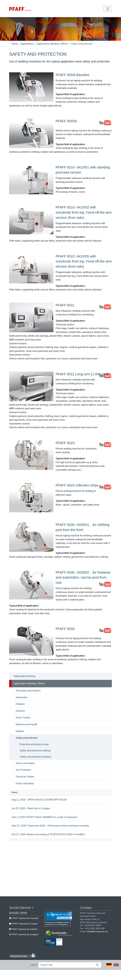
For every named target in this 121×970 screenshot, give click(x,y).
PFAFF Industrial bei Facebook (25, 918)
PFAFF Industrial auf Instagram (25, 934)
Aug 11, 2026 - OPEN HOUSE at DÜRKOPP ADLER (39, 799)
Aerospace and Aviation (28, 690)
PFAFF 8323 (65, 443)
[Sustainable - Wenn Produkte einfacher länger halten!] (60, 934)
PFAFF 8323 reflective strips (77, 485)
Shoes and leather (25, 763)
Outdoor (20, 731)
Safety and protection (27, 738)
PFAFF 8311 (65, 305)
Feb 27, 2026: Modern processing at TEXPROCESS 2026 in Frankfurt (48, 834)
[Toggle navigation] (108, 9)
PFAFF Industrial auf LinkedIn (24, 929)
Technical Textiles (25, 776)
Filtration (20, 704)
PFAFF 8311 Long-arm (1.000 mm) (82, 374)
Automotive (21, 697)
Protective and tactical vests (34, 744)
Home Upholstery (25, 783)
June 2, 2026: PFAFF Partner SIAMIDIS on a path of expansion (44, 817)
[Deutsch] (109, 965)
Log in (34, 965)
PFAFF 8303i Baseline (72, 75)
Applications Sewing (24, 676)
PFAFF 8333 (65, 629)
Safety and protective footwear (35, 756)
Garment (20, 711)
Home (15, 44)
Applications (27, 44)
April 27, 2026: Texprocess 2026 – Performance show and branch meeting (50, 825)
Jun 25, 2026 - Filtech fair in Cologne (31, 808)
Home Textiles (23, 717)
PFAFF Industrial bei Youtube (24, 924)
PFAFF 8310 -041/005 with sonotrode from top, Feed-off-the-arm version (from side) (84, 261)
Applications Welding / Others (52, 44)
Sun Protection (23, 770)
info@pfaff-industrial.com (97, 931)
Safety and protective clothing (35, 750)
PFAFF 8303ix (66, 121)
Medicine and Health (26, 724)
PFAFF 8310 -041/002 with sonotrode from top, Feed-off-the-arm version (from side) (84, 212)
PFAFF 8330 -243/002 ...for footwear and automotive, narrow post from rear (83, 577)
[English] (116, 965)
